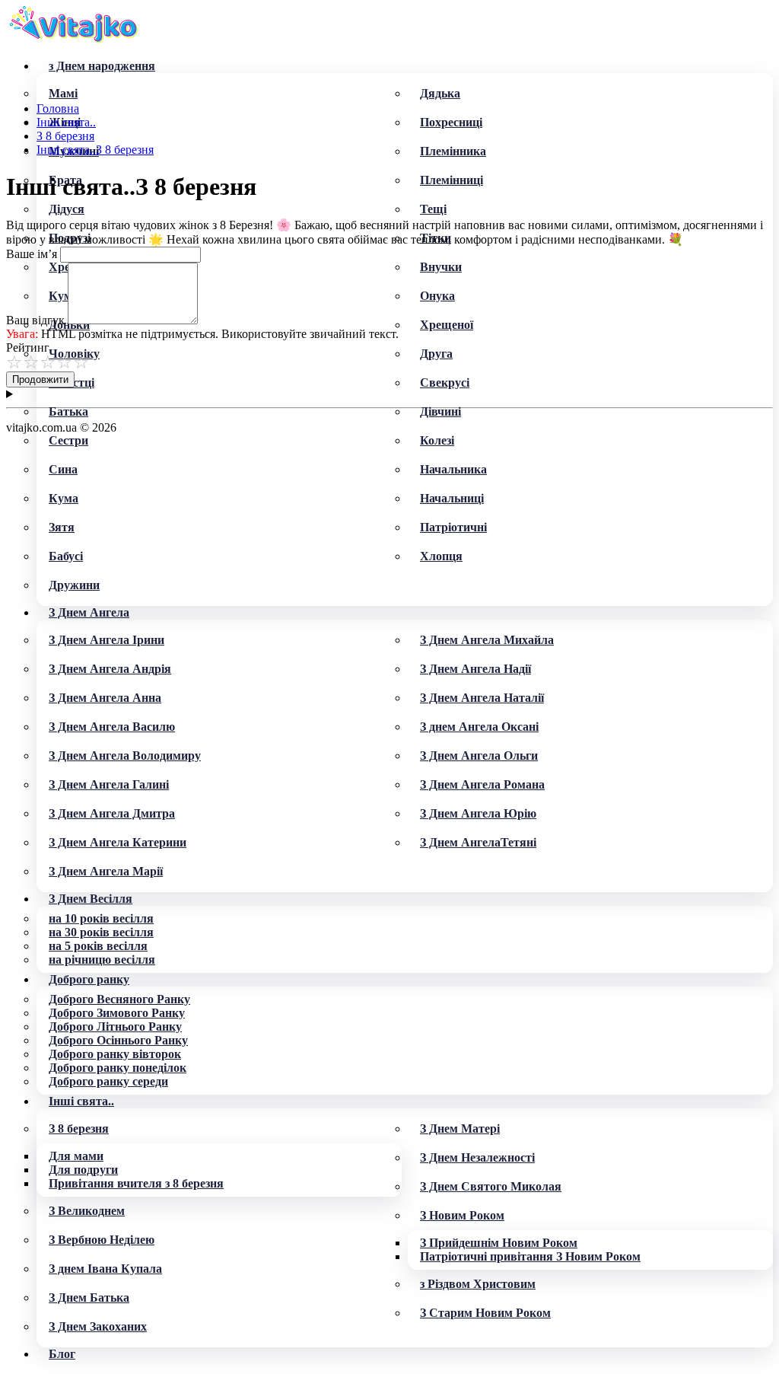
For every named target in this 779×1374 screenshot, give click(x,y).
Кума (63, 498)
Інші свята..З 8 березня (95, 149)
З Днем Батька (89, 1297)
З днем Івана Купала (105, 1268)
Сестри (68, 440)
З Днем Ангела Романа (482, 784)
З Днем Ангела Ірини (106, 639)
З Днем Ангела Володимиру (125, 755)
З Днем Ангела (89, 612)
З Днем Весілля (90, 898)
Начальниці (452, 498)
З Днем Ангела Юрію (478, 813)
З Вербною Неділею (101, 1239)
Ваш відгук (35, 320)
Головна (58, 108)
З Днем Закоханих (98, 1326)
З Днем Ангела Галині (109, 784)
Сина (63, 469)
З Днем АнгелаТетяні (478, 842)
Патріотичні (453, 527)
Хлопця (441, 556)
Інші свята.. (81, 1101)
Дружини (74, 585)
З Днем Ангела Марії (106, 871)
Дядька (440, 93)
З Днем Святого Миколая (490, 1186)
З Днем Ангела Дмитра (112, 813)
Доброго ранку (89, 979)
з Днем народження (102, 65)
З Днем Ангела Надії (475, 668)
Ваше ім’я (31, 253)
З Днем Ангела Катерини (117, 842)
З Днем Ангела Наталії (482, 697)
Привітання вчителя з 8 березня (136, 1183)
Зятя (62, 527)
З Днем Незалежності (477, 1157)
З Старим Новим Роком (485, 1312)
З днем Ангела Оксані (479, 726)
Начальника (453, 469)
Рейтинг (27, 347)
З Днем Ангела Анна (105, 697)
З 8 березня (79, 1128)
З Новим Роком (462, 1215)
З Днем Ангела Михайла (487, 639)
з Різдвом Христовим (478, 1283)
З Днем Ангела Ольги (479, 755)
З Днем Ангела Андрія (110, 668)
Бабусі (66, 556)
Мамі (63, 93)
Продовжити (40, 379)
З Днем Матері (460, 1128)
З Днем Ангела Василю (112, 726)
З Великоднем (87, 1210)
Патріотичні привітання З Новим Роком (530, 1256)
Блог (62, 1353)
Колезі (437, 440)
